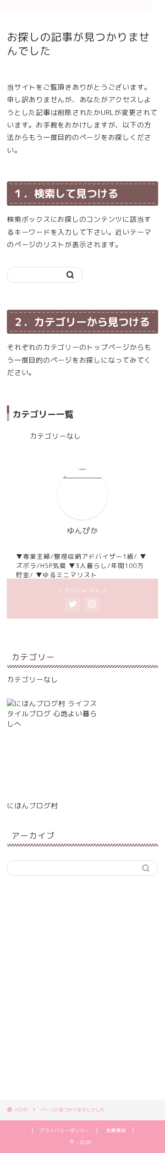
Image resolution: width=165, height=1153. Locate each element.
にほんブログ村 (32, 806)
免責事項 (116, 1130)
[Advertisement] (82, 993)
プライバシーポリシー (64, 1130)
